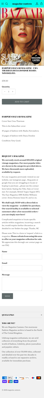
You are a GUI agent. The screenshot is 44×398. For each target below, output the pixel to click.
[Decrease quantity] (4, 91)
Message (6, 274)
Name (4, 251)
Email (4, 263)
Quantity (6, 86)
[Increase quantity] (13, 91)
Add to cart (22, 102)
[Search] (7, 3)
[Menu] (2, 3)
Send (7, 296)
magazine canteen (13, 390)
